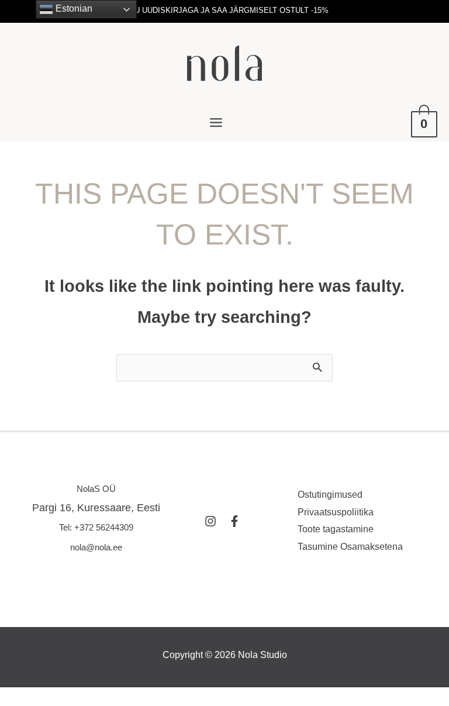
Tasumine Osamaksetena (350, 547)
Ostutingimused (330, 495)
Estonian (72, 8)
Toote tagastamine (336, 529)
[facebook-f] (236, 521)
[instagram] (215, 521)
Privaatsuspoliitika (336, 512)
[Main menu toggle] (215, 122)
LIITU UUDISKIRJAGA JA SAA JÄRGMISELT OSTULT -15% (225, 10)
